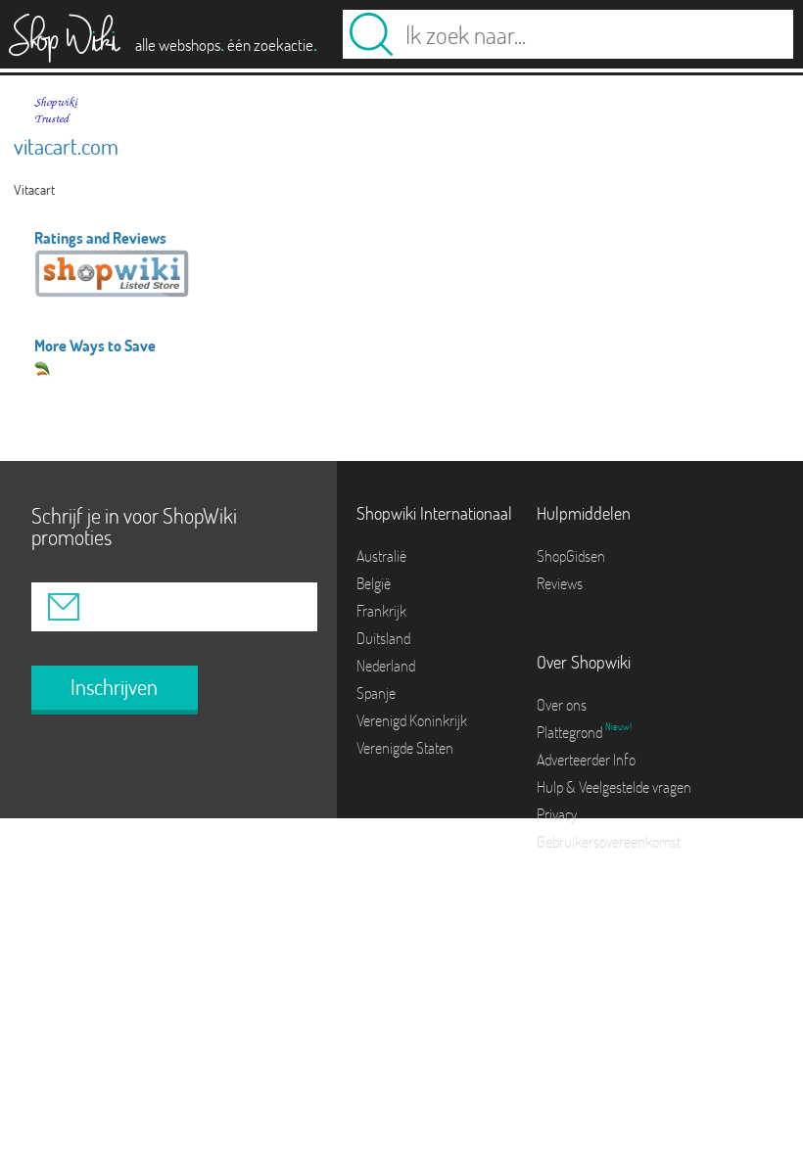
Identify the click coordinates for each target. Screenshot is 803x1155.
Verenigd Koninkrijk (411, 720)
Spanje (376, 693)
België (373, 583)
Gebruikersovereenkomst (609, 842)
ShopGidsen (571, 556)
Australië (381, 556)
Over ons (562, 705)
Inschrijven (114, 687)
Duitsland (383, 638)
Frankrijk (381, 611)
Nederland (385, 665)
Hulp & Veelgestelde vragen (614, 787)
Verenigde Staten (404, 748)
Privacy (557, 814)
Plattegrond (571, 732)
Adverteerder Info (586, 759)
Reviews (560, 583)
